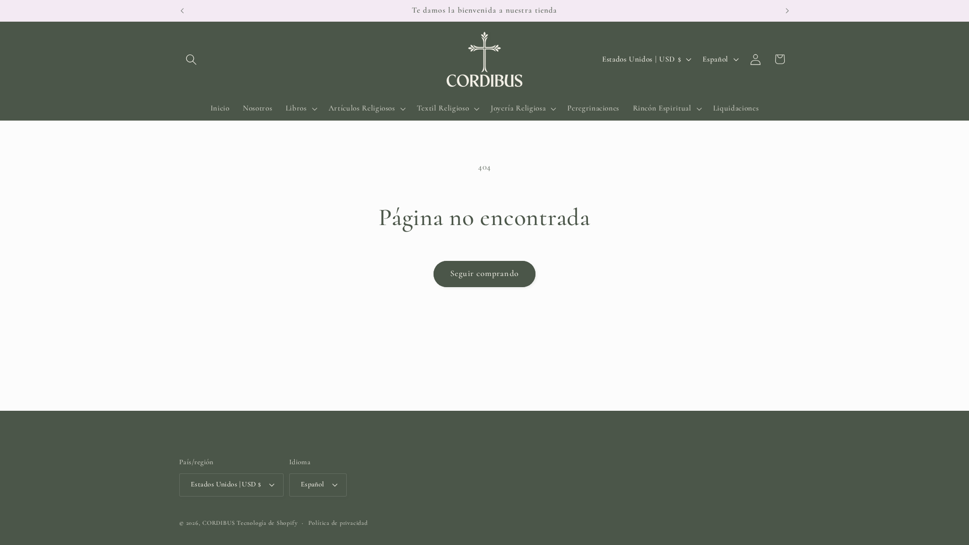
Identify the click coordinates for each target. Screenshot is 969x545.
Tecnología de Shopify (267, 522)
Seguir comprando (484, 273)
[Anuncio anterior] (182, 10)
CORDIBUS (218, 522)
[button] (191, 59)
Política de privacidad (338, 522)
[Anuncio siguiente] (787, 10)
